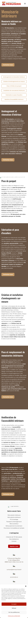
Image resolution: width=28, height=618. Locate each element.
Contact (14, 541)
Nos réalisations (14, 539)
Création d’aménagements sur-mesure (14, 81)
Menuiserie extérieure (14, 517)
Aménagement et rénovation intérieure (14, 77)
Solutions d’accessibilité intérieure (14, 99)
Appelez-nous (14, 546)
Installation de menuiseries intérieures (14, 90)
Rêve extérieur (14, 523)
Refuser (14, 608)
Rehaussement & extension (14, 526)
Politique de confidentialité (14, 615)
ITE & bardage (14, 519)
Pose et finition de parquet (14, 86)
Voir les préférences (14, 612)
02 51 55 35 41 (14, 577)
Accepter (14, 604)
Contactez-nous (8, 65)
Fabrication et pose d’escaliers (14, 95)
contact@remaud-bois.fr (14, 569)
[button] (26, 586)
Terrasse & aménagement (14, 521)
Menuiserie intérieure (14, 515)
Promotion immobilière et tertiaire (14, 528)
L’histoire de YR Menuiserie (14, 537)
